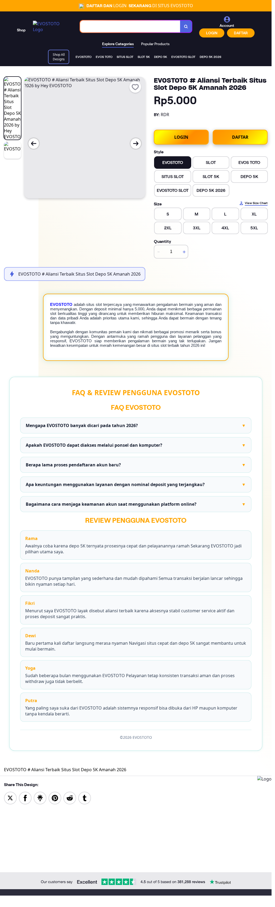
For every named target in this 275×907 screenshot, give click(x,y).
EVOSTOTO (61, 304)
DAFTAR (241, 33)
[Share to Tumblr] (84, 797)
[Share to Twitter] (10, 797)
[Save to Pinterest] (55, 797)
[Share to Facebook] (25, 797)
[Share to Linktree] (40, 797)
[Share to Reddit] (69, 797)
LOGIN (211, 33)
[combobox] (130, 26)
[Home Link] (51, 26)
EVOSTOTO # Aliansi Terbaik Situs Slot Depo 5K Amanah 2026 (65, 770)
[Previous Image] (33, 143)
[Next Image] (135, 143)
